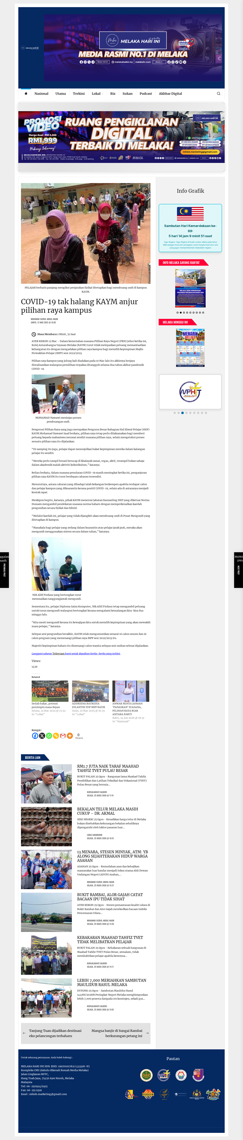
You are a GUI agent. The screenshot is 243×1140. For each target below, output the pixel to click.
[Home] (26, 94)
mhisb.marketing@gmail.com (48, 1094)
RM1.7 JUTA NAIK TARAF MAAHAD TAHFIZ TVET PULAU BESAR (108, 768)
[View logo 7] (198, 416)
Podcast (146, 94)
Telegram (58, 653)
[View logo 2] (179, 416)
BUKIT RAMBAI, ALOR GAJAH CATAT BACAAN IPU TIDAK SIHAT (110, 897)
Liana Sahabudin (94, 834)
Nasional (41, 94)
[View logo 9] (206, 416)
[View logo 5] (190, 415)
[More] (70, 736)
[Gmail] (63, 736)
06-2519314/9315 (37, 1086)
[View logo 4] (186, 416)
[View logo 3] (182, 416)
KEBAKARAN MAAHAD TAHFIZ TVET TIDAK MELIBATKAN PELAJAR (110, 939)
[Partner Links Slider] (190, 395)
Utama (61, 94)
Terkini (79, 94)
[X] (42, 736)
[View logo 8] (202, 416)
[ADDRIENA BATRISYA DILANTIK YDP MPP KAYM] (90, 691)
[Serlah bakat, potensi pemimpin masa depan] (50, 691)
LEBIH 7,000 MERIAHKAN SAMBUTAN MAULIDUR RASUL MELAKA (111, 982)
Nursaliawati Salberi (97, 791)
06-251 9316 (34, 1090)
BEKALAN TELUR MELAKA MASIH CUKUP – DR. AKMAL (107, 811)
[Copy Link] (56, 736)
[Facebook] (35, 736)
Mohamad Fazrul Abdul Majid (44, 318)
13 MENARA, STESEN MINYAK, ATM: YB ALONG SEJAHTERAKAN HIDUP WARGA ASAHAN (112, 856)
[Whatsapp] (49, 736)
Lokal (96, 94)
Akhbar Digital (170, 94)
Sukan (128, 94)
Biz (112, 94)
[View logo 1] (175, 416)
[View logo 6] (194, 416)
